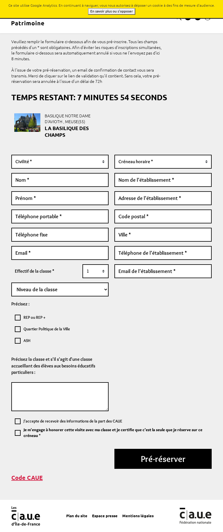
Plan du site (76, 516)
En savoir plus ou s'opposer (111, 11)
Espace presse (105, 516)
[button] (27, 477)
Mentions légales (138, 516)
